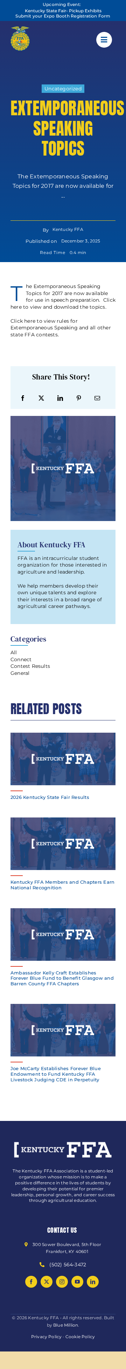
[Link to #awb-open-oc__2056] (104, 40)
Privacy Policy (46, 1336)
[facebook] (31, 1282)
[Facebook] (22, 398)
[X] (41, 398)
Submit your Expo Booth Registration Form (62, 16)
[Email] (97, 398)
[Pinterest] (78, 398)
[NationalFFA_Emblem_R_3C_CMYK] (20, 29)
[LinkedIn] (60, 398)
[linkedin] (93, 1282)
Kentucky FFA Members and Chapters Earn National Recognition (62, 884)
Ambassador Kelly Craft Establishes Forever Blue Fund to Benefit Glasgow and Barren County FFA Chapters (62, 978)
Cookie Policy (80, 1336)
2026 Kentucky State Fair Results (49, 797)
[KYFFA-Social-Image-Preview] (62, 735)
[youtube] (77, 1282)
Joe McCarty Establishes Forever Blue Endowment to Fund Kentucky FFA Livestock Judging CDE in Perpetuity (55, 1074)
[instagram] (62, 1282)
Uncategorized (63, 88)
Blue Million (65, 1325)
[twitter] (46, 1282)
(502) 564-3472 (67, 1264)
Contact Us (62, 1230)
